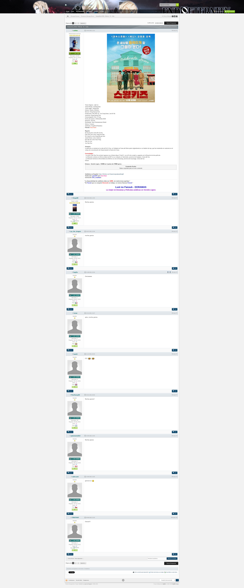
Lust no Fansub (88, 584)
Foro (72, 11)
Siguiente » (83, 23)
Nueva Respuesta (171, 23)
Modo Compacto (164, 26)
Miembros (89, 11)
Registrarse (230, 11)
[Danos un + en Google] (177, 16)
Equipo (96, 11)
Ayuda (102, 11)
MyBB (164, 584)
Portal (67, 11)
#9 (176, 476)
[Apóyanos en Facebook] (173, 16)
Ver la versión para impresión (141, 572)
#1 (176, 30)
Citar (175, 194)
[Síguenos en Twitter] (175, 16)
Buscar (71, 194)
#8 (176, 435)
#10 (176, 517)
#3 (176, 231)
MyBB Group (175, 584)
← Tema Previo (70, 558)
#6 (176, 353)
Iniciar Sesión (220, 11)
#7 (176, 394)
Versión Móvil (79, 580)
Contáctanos (72, 580)
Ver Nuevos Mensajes (166, 16)
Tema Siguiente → (79, 558)
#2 (176, 197)
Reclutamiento (80, 11)
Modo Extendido (173, 26)
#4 (176, 272)
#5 (176, 313)
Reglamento (86, 580)
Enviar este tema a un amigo (157, 572)
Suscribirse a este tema (171, 572)
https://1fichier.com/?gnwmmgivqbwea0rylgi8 (111, 174)
